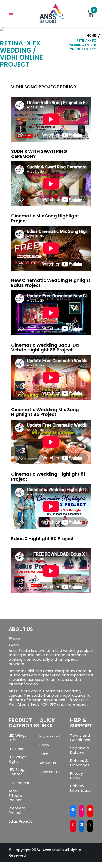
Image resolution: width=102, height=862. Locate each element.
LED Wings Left (17, 737)
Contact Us (50, 772)
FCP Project (19, 783)
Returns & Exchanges (80, 762)
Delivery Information (81, 788)
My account (50, 736)
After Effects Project (15, 795)
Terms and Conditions (80, 737)
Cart (43, 754)
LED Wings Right (17, 759)
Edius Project (20, 821)
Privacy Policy (76, 775)
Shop (44, 745)
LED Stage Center (18, 771)
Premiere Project (17, 810)
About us (47, 763)
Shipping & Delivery (79, 750)
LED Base (17, 749)
